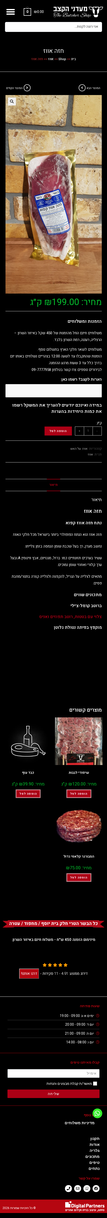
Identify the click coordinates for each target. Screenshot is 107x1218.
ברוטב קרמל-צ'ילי (86, 606)
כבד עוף (28, 772)
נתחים (94, 1168)
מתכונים (92, 1156)
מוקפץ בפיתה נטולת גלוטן (78, 627)
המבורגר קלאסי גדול (78, 856)
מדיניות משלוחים (80, 1123)
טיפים (94, 1162)
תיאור (53, 484)
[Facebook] (96, 1188)
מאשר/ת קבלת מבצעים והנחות (69, 1084)
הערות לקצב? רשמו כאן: (81, 379)
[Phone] (68, 1188)
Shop (62, 59)
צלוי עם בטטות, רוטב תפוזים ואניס (70, 617)
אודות (95, 1144)
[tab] (53, 485)
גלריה (95, 1150)
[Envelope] (77, 1188)
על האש (75, 448)
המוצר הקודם (14, 88)
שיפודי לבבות (79, 772)
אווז (51, 59)
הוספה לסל (58, 431)
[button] (11, 12)
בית (73, 59)
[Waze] (86, 1188)
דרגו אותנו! (29, 973)
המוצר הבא (93, 88)
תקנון (95, 1138)
